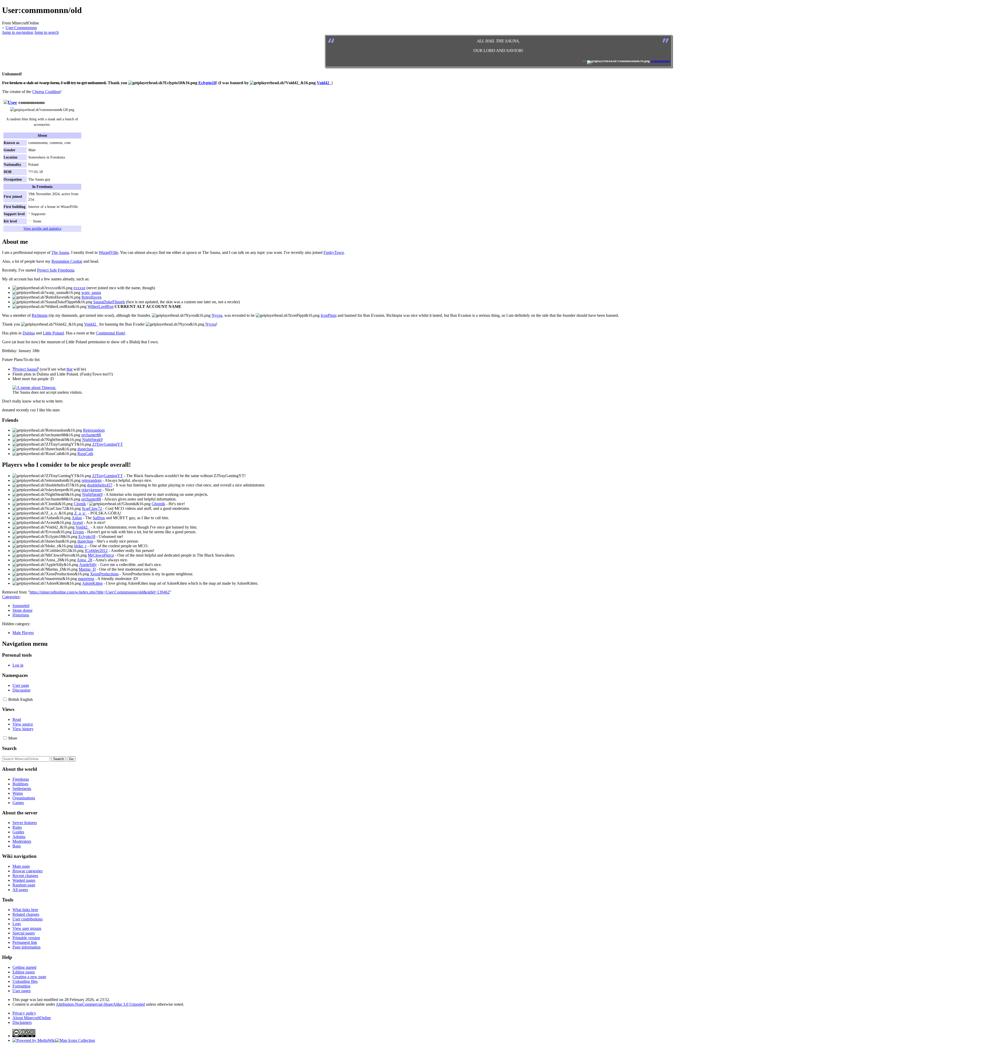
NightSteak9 (92, 439)
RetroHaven (92, 297)
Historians (20, 615)
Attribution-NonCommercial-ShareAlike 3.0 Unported (100, 1004)
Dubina (29, 333)
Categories (10, 597)
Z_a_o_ (80, 513)
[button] (4, 699)
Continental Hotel (110, 333)
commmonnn (660, 61)
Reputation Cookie (66, 261)
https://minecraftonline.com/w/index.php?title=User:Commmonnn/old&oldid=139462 (100, 592)
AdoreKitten (92, 583)
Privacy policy (24, 1013)
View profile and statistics (42, 228)
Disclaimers (22, 1022)
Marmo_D (87, 569)
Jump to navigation (17, 32)
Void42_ (324, 83)
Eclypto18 (207, 83)
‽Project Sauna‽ (25, 369)
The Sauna (60, 252)
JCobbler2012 (96, 550)
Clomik (80, 504)
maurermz (86, 578)
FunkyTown (334, 252)
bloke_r (80, 546)
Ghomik (158, 504)
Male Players (23, 632)
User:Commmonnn (21, 27)
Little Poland (53, 333)
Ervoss (78, 532)
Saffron (99, 518)
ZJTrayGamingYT (107, 444)
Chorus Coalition (46, 91)
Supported (20, 605)
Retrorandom (94, 430)
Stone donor (22, 610)
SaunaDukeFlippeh (109, 302)
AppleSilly (88, 564)
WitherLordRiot (100, 306)
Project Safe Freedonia (55, 270)
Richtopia (40, 315)
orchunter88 (91, 435)
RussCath (85, 453)
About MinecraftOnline (31, 1018)
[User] (10, 102)
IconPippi (328, 315)
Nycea (217, 315)
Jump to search (46, 32)
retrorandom (92, 480)
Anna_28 (84, 560)
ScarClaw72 (92, 508)
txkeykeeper (92, 490)
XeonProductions (104, 574)
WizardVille (108, 252)
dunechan (85, 449)
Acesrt (77, 522)
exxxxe (79, 288)
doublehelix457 (99, 485)
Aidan (77, 518)
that (69, 369)
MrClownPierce (101, 555)
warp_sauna (91, 292)
